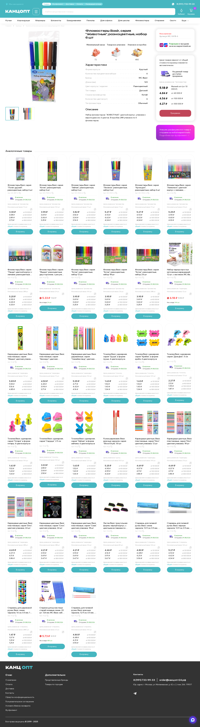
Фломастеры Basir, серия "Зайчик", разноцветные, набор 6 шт (83, 187)
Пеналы (91, 20)
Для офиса (106, 20)
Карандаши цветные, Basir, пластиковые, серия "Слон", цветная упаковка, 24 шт (52, 525)
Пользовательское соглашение (19, 701)
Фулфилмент (11, 710)
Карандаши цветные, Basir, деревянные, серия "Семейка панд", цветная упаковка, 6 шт (83, 358)
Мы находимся (16, 4)
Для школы (124, 20)
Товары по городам (54, 684)
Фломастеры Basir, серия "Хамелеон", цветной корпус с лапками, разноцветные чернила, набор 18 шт (179, 190)
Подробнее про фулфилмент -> (174, 135)
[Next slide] (76, 67)
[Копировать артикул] (20, 193)
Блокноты (56, 20)
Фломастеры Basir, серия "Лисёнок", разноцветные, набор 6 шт (115, 187)
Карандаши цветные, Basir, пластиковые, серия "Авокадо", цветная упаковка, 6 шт (51, 358)
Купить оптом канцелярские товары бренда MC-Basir (45, 26)
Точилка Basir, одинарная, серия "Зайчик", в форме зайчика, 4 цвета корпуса (83, 441)
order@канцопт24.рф (172, 679)
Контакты (9, 693)
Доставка (9, 688)
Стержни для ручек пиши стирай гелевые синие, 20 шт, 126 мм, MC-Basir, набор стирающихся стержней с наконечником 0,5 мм (52, 613)
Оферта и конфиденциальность (19, 697)
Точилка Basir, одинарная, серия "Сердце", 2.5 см (51, 439)
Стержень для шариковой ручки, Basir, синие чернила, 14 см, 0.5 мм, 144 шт (20, 611)
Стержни (159, 20)
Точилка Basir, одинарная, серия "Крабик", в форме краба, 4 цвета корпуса (147, 356)
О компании (10, 680)
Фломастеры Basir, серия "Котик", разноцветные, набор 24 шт (147, 272)
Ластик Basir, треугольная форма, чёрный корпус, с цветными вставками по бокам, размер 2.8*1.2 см (115, 527)
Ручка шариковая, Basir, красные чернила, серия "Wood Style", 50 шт (114, 441)
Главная (8, 26)
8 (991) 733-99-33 (144, 679)
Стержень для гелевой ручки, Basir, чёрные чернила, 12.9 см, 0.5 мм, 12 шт (179, 527)
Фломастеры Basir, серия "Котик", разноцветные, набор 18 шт (115, 272)
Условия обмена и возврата (17, 706)
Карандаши (23, 20)
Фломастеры (142, 20)
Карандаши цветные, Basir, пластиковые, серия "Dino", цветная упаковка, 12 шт (147, 441)
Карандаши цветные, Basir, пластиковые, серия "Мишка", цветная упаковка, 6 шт (20, 358)
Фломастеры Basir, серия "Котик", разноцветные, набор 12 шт (83, 272)
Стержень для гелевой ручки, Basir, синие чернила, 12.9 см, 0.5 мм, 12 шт (147, 527)
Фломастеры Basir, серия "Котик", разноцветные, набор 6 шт (51, 187)
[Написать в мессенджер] (193, 720)
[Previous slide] (10, 67)
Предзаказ (175, 113)
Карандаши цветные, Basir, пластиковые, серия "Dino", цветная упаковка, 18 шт (179, 441)
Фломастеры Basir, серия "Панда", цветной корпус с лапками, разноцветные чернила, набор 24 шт (20, 273)
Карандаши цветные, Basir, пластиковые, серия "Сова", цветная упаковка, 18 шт (84, 525)
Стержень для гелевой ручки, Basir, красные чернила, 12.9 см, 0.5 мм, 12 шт (83, 611)
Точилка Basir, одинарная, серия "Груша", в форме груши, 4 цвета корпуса (115, 356)
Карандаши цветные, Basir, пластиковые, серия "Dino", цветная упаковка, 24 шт (20, 525)
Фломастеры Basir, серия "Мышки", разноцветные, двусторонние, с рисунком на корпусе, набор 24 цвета (51, 274)
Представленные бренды (56, 680)
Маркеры (40, 20)
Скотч (173, 20)
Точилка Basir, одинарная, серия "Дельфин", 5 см (179, 355)
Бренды (18, 26)
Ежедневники (74, 20)
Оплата (8, 684)
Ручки (8, 20)
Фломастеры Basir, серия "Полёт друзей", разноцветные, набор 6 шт (20, 187)
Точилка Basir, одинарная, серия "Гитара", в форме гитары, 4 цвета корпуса (20, 441)
